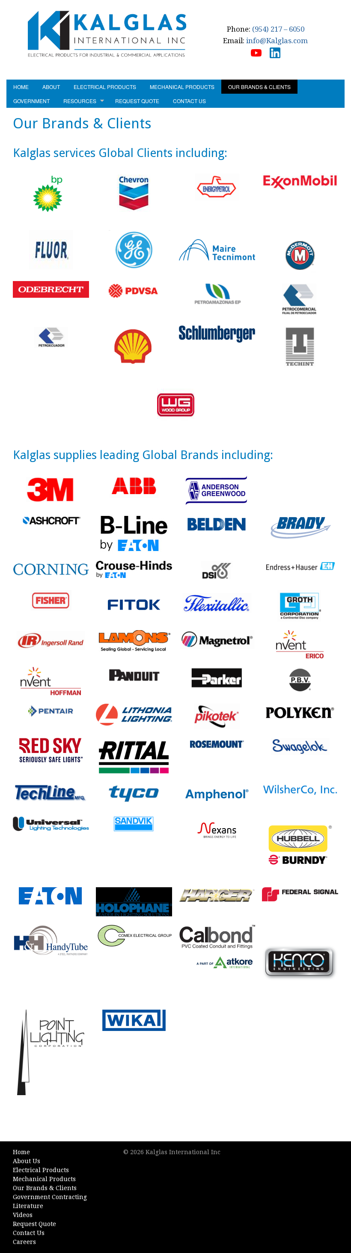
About (51, 86)
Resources (79, 100)
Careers (24, 1241)
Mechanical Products (182, 86)
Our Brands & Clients (259, 86)
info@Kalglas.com (277, 40)
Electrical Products (105, 86)
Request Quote (137, 100)
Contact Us (189, 100)
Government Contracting (50, 1197)
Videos (23, 1215)
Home (21, 86)
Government (31, 100)
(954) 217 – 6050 (278, 29)
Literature (28, 1206)
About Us (26, 1161)
